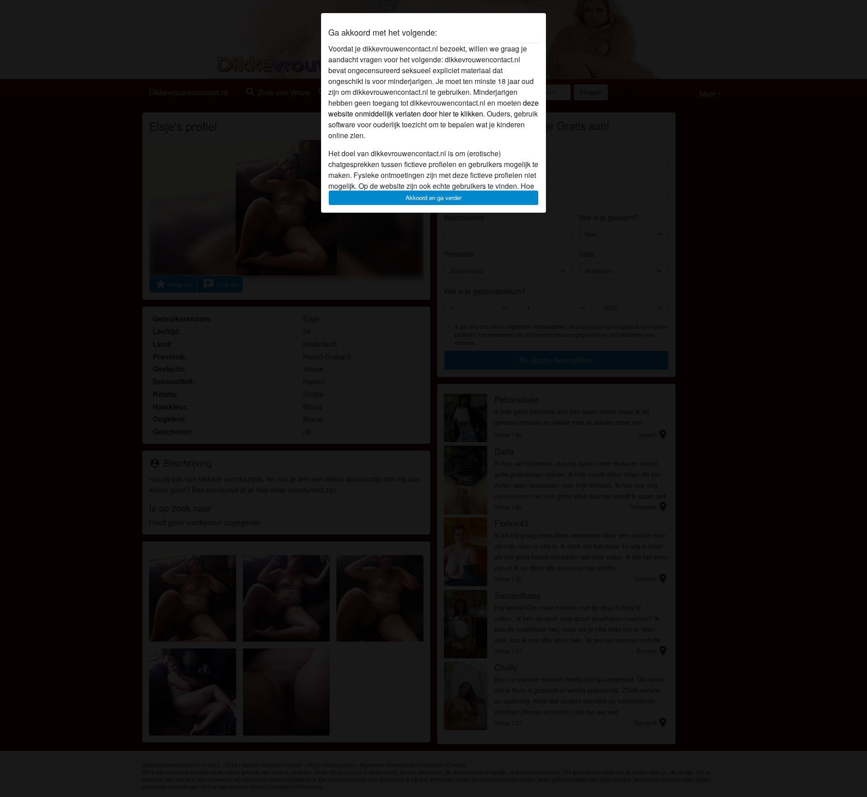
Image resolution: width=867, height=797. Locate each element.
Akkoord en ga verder (433, 197)
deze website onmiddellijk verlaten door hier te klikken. (433, 108)
